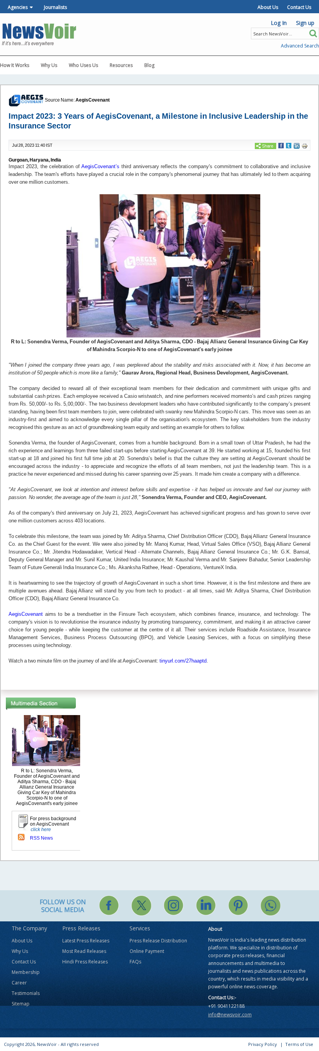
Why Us (49, 65)
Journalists (55, 7)
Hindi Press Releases (85, 961)
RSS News (41, 838)
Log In (279, 22)
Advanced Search (300, 45)
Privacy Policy (262, 1044)
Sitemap (21, 1003)
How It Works (14, 65)
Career (19, 982)
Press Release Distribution (158, 940)
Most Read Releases (84, 951)
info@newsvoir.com (230, 1014)
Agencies (18, 7)
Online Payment (147, 951)
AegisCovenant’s (100, 166)
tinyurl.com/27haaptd (183, 661)
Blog (149, 65)
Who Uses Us (83, 65)
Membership (26, 972)
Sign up (305, 22)
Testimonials (26, 993)
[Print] (304, 145)
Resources (121, 65)
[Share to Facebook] (281, 145)
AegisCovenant (92, 100)
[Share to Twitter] (288, 145)
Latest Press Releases (85, 940)
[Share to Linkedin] (297, 145)
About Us (268, 7)
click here (41, 829)
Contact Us (299, 7)
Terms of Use (299, 1044)
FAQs (135, 961)
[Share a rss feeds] (21, 836)
